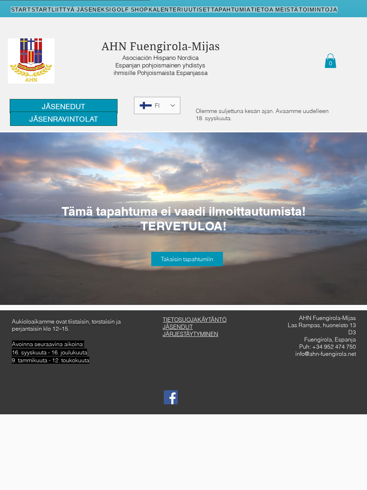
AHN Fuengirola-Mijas (160, 46)
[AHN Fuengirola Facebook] (171, 397)
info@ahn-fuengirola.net (325, 353)
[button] (330, 60)
